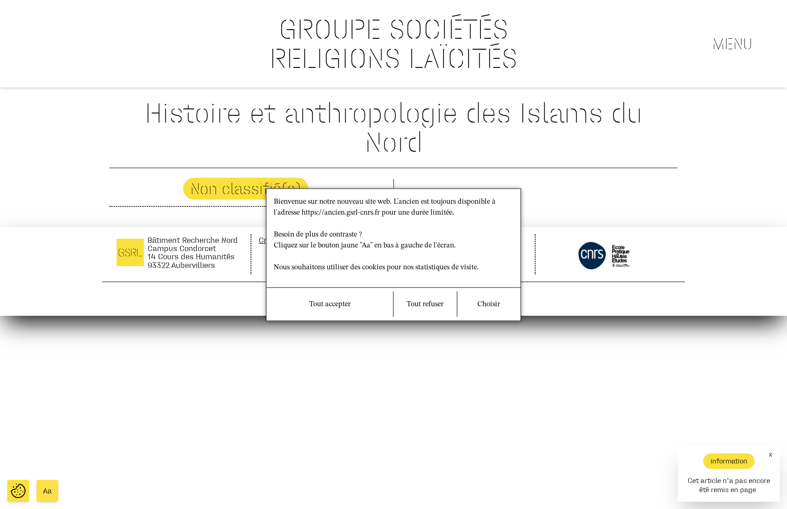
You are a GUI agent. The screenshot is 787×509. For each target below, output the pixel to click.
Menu (732, 44)
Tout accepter (330, 304)
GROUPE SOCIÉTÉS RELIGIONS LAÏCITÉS (393, 43)
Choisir (488, 304)
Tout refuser (425, 304)
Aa (47, 490)
